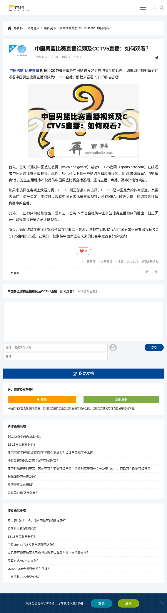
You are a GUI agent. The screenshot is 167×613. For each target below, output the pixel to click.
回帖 (17, 273)
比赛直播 (32, 70)
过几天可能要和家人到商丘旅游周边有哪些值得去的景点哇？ (49, 552)
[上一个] (147, 272)
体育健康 (33, 28)
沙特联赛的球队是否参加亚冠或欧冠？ (33, 460)
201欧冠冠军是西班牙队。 (25, 436)
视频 (120, 261)
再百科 (18, 28)
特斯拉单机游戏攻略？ (23, 528)
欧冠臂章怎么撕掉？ (21, 485)
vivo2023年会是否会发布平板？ (29, 569)
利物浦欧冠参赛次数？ (23, 476)
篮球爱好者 (150, 261)
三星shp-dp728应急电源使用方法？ (32, 544)
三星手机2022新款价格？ (25, 577)
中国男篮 (16, 70)
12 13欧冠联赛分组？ (22, 444)
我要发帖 (86, 373)
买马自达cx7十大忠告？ (24, 560)
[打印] (156, 57)
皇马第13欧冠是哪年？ (23, 493)
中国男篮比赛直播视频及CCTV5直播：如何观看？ (78, 28)
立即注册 (121, 399)
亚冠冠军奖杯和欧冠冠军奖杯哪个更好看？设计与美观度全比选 (50, 452)
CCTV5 (133, 261)
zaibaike (22, 55)
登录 (44, 399)
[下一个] (156, 272)
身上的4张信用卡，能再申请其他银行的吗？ (37, 520)
